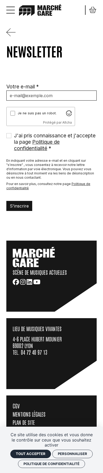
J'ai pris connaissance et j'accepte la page (55, 141)
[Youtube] (36, 282)
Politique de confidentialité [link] (51, 464)
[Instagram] (23, 282)
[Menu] (10, 10)
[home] (40, 9)
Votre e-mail (20, 86)
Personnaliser (72, 454)
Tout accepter (30, 454)
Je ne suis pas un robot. (37, 113)
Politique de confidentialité (37, 145)
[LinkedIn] (29, 282)
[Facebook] (16, 282)
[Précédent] (13, 34)
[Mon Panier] (93, 10)
